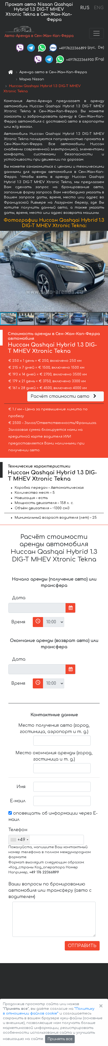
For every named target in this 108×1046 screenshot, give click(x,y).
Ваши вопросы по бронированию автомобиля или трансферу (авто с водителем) (49, 890)
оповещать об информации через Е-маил (53, 816)
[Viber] (20, 47)
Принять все (59, 1039)
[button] (26, 319)
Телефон (17, 829)
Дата (18, 598)
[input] (37, 608)
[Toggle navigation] (96, 33)
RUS (84, 8)
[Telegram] (31, 47)
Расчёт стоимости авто (61, 396)
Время (18, 622)
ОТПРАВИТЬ (82, 945)
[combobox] (19, 840)
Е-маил (17, 801)
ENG (98, 8)
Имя (21, 786)
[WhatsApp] (42, 47)
